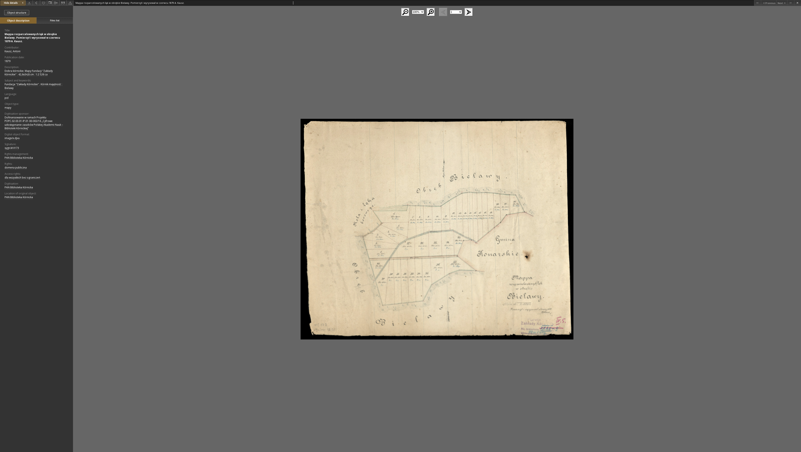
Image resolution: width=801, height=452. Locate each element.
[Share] (36, 3)
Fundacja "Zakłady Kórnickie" (22, 84)
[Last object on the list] (790, 3)
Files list (54, 20)
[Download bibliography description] (55, 3)
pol (7, 98)
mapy (8, 107)
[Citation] (63, 3)
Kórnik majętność (51, 84)
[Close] (797, 3)
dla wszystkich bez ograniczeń (22, 177)
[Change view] (49, 3)
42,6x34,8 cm (26, 74)
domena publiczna (16, 167)
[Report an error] (70, 3)
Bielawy (9, 88)
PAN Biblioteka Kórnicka (19, 158)
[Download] (29, 3)
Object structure (16, 12)
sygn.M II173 (12, 148)
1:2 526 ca (42, 74)
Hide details (11, 3)
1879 (7, 61)
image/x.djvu (12, 138)
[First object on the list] (757, 3)
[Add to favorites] (43, 3)
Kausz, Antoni (12, 51)
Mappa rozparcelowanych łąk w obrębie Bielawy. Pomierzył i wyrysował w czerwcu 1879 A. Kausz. (32, 37)
